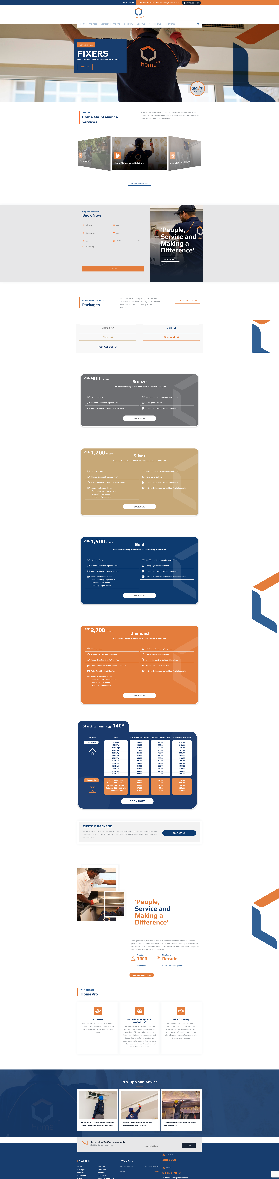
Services (105, 24)
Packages (93, 24)
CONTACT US (169, 259)
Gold (170, 327)
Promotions (82, 1176)
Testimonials (155, 24)
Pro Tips (116, 24)
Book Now (128, 24)
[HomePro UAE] (139, 12)
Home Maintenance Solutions (129, 163)
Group (82, 24)
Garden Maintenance (84, 161)
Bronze (106, 327)
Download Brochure (142, 975)
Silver (106, 337)
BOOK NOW (137, 418)
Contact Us (170, 24)
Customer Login (192, 3)
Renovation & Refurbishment (180, 162)
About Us (141, 24)
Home (79, 1167)
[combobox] (127, 240)
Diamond (169, 337)
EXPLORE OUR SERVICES (139, 183)
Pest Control (106, 346)
